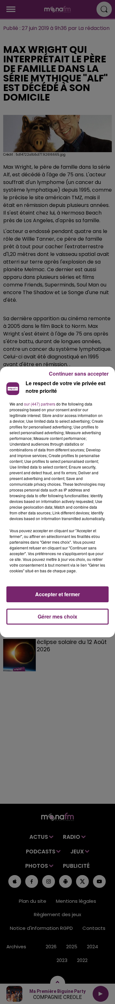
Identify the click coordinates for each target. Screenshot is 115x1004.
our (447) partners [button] (39, 404)
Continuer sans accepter (79, 373)
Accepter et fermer (57, 594)
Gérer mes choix (57, 616)
